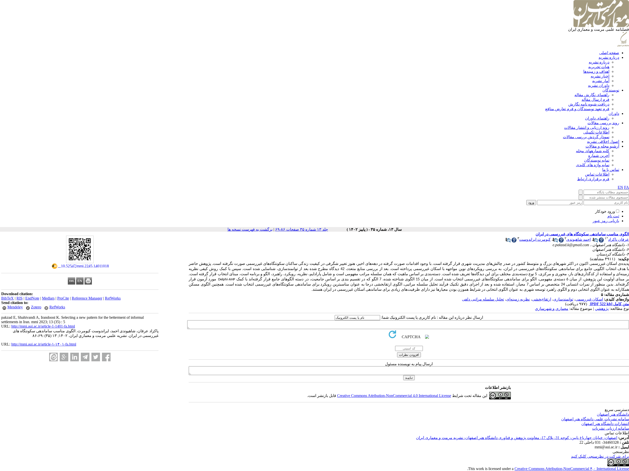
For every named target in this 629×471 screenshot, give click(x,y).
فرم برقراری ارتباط (593, 179)
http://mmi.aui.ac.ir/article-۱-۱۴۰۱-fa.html (43, 344)
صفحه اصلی (609, 53)
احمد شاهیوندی (578, 239)
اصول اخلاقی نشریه (603, 141)
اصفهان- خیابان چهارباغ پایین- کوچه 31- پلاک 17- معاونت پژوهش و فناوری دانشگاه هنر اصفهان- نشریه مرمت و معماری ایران (516, 438)
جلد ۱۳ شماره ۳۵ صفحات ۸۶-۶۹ (301, 229)
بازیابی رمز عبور (606, 221)
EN (620, 187)
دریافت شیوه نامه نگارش (588, 104)
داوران (614, 113)
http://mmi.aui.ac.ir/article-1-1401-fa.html (43, 326)
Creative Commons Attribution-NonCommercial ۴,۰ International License (572, 469)
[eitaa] (53, 357)
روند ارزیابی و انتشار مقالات (586, 127)
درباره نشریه (609, 57)
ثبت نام (613, 216)
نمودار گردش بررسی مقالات (586, 137)
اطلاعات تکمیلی (596, 132)
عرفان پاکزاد (618, 239)
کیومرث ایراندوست (535, 239)
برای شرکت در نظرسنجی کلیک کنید (600, 456)
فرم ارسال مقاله (595, 99)
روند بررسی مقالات (603, 123)
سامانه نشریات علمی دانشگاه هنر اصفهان (595, 419)
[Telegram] (85, 357)
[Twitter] (95, 357)
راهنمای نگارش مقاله (591, 95)
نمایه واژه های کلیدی (592, 165)
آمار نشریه (600, 81)
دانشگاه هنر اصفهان (613, 414)
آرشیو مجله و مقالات (602, 146)
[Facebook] (106, 357)
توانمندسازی (563, 299)
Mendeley (15, 307)
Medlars (48, 298)
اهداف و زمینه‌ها (596, 71)
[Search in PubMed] (595, 241)
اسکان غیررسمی (589, 299)
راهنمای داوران (597, 118)
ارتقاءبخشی (541, 299)
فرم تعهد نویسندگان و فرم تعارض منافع (577, 109)
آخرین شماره (598, 155)
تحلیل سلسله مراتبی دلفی (483, 299)
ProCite (63, 298)
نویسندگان (610, 90)
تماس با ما (610, 169)
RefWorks (113, 298)
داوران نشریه (598, 85)
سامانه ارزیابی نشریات (610, 428)
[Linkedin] (74, 357)
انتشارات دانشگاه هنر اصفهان (605, 424)
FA (626, 187)
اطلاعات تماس (597, 174)
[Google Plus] (64, 357)
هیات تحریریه (598, 67)
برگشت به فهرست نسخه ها (250, 229)
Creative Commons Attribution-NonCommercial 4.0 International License (394, 396)
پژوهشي (602, 308)
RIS (19, 298)
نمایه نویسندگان (596, 160)
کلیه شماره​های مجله (592, 151)
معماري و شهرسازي (551, 308)
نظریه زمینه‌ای (518, 299)
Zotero (36, 307)
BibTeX (7, 298)
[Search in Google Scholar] (601, 241)
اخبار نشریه (600, 76)
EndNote (32, 298)
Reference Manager (87, 298)
